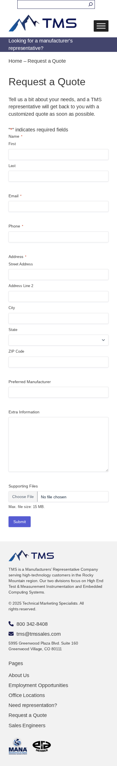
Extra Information (24, 412)
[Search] (91, 4)
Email (15, 196)
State (13, 330)
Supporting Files (23, 486)
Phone (16, 226)
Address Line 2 (21, 286)
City (12, 308)
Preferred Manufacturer (30, 381)
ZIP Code (16, 351)
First (12, 144)
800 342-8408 (32, 624)
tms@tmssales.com (38, 634)
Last (12, 166)
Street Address (21, 264)
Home (15, 61)
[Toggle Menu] (101, 26)
